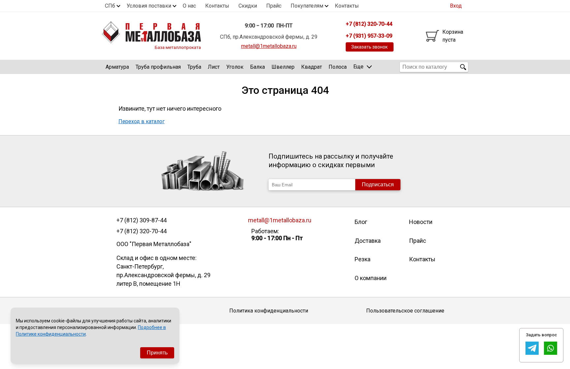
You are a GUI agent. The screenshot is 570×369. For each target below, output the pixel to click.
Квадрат (311, 67)
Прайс (273, 6)
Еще (358, 66)
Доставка (368, 240)
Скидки (247, 6)
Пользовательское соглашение (405, 311)
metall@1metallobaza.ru (269, 46)
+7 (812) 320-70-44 (141, 231)
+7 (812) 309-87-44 (141, 220)
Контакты (217, 6)
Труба (194, 67)
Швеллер (283, 67)
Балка (257, 67)
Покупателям (307, 6)
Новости (420, 221)
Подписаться (378, 184)
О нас (189, 6)
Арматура (117, 67)
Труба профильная (158, 67)
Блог (361, 221)
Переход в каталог (141, 121)
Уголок (234, 67)
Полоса (338, 67)
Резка (362, 259)
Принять (157, 352)
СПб (110, 6)
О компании (371, 278)
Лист (214, 67)
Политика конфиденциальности (268, 311)
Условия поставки (149, 6)
